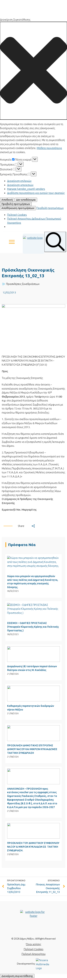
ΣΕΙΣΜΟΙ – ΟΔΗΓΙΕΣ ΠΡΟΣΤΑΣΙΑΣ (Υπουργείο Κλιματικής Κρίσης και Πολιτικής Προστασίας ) (33, 627)
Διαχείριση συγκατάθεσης (17, 975)
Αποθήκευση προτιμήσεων (17, 208)
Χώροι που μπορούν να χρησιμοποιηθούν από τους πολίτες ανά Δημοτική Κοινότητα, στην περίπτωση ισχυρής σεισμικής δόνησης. (32, 582)
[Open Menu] (12, 242)
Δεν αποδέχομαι (26, 199)
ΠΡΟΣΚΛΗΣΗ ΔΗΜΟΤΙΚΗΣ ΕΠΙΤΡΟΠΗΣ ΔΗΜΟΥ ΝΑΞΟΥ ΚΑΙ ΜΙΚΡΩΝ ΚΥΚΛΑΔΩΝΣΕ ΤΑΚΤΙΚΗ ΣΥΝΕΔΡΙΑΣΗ (32, 749)
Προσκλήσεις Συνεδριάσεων (22, 283)
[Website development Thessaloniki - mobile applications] (43, 964)
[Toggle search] (55, 242)
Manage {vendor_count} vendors (26, 188)
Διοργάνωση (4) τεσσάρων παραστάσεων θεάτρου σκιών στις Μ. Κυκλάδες (32, 668)
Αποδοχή (7, 199)
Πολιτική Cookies (17, 214)
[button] (33, 71)
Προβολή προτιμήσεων (15, 203)
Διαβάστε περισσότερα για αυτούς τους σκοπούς (36, 192)
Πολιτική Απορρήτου (34, 953)
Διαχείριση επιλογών (19, 180)
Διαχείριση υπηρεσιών (20, 184)
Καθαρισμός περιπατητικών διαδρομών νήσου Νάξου (30, 707)
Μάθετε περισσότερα (49, 148)
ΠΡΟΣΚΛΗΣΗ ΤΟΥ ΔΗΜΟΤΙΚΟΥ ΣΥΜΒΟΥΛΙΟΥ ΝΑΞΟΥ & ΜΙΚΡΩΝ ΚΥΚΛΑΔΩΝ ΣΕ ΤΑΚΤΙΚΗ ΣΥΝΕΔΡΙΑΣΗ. (33, 847)
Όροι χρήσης (33, 944)
